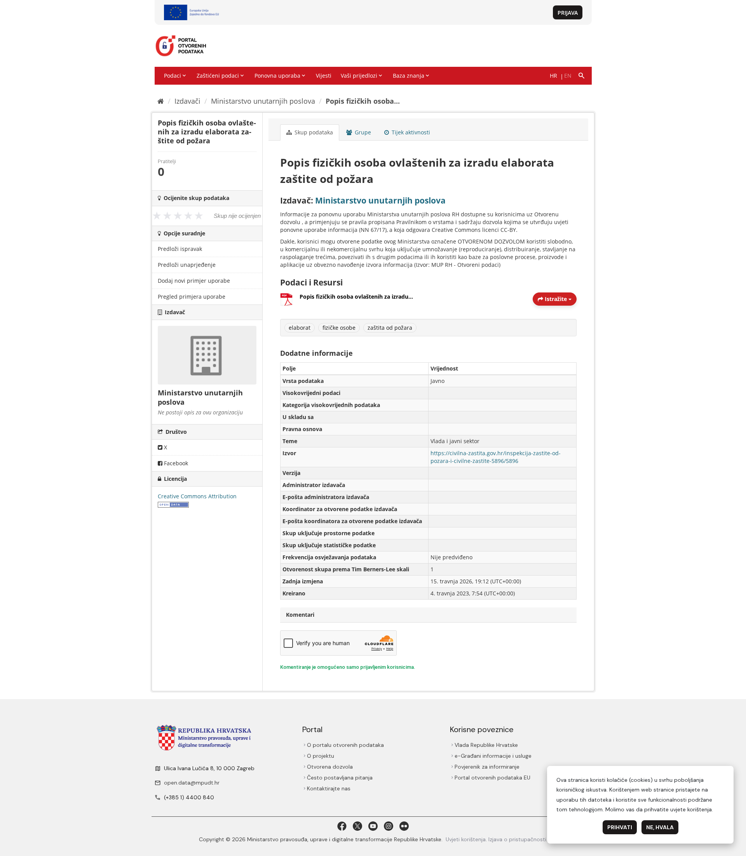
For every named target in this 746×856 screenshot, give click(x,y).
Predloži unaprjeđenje (187, 264)
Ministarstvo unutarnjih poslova (263, 101)
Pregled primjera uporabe (191, 296)
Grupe (362, 132)
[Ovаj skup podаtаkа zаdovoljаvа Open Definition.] (173, 504)
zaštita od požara (390, 327)
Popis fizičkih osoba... (363, 101)
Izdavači (187, 101)
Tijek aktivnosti (410, 132)
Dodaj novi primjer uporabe (194, 280)
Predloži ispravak (180, 248)
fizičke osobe (339, 327)
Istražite (555, 299)
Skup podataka (313, 132)
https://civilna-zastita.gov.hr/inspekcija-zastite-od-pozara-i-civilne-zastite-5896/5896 (496, 457)
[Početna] (160, 101)
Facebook (175, 463)
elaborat (299, 327)
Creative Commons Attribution (197, 496)
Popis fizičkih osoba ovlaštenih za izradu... (356, 296)
